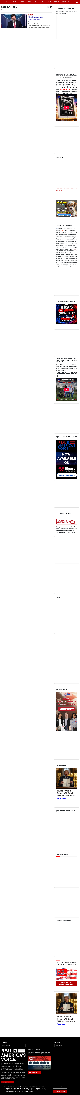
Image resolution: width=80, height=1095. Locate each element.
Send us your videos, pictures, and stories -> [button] (66, 983)
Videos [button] (22, 2)
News (29, 2)
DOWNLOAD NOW (34, 1072)
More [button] (42, 2)
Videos (30, 14)
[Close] (77, 1089)
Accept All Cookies (60, 1091)
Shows (14, 2)
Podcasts (57, 2)
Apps (35, 2)
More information (29, 1091)
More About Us (7, 1082)
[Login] (77, 2)
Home (7, 2)
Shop (49, 2)
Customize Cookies (60, 1087)
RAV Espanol (65, 2)
